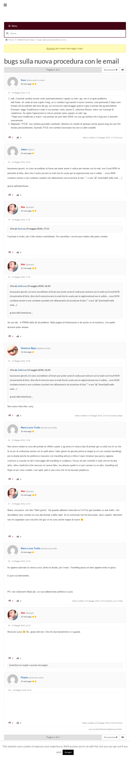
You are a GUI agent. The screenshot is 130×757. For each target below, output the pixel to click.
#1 (9, 93)
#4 (9, 277)
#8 (9, 561)
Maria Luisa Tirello (30, 427)
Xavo (23, 80)
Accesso (50, 48)
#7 (9, 504)
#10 (9, 690)
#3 (9, 220)
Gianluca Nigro (29, 348)
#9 (9, 625)
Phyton (24, 677)
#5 (9, 361)
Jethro (24, 149)
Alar (23, 207)
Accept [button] (68, 752)
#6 (9, 440)
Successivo (110, 70)
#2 (9, 162)
